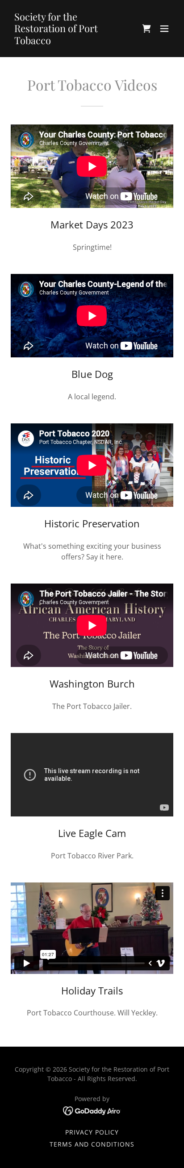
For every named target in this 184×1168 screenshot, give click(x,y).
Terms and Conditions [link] (92, 1144)
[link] (67, 41)
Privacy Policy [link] (92, 1132)
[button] (146, 28)
